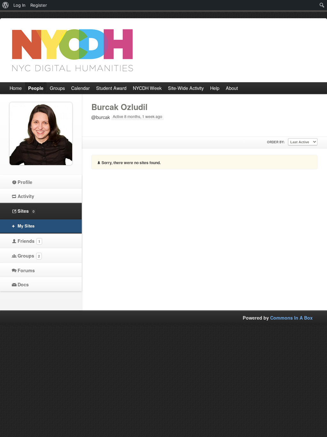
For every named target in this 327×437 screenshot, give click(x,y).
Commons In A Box (291, 317)
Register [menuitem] (38, 5)
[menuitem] (5, 5)
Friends (29, 241)
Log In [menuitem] (19, 5)
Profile (25, 182)
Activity (26, 196)
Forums (26, 270)
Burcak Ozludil (119, 107)
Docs (23, 284)
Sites (26, 211)
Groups (29, 255)
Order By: (276, 142)
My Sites (26, 226)
